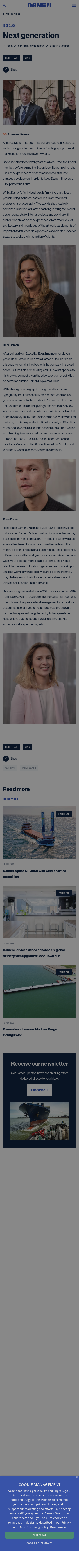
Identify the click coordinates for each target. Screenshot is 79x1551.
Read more (58, 1527)
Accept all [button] (39, 1535)
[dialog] (39, 1513)
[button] (39, 1543)
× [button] (77, 1477)
